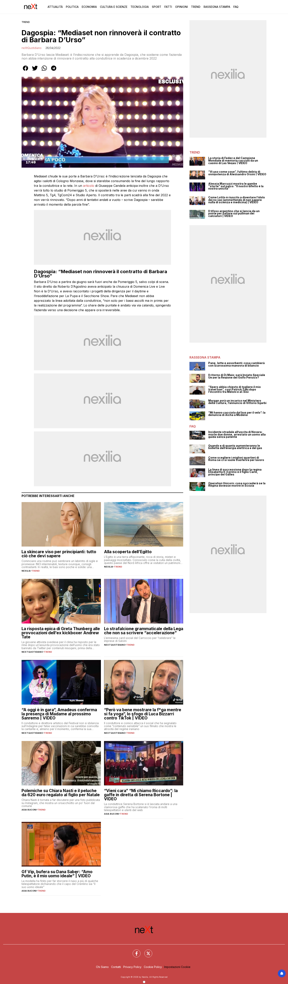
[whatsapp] (44, 71)
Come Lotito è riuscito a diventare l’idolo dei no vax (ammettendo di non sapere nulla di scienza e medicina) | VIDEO (236, 200)
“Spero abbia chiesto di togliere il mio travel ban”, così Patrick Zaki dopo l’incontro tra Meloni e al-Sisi (234, 389)
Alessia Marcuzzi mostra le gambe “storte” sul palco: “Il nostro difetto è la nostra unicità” (236, 186)
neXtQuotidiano (32, 48)
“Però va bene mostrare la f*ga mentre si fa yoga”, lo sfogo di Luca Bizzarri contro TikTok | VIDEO (142, 714)
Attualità (55, 6)
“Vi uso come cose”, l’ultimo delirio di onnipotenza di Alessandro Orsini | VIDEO (237, 173)
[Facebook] (134, 951)
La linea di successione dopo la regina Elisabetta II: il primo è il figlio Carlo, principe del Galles (235, 472)
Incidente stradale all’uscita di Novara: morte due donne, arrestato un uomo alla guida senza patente (237, 434)
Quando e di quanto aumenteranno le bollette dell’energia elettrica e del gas (235, 447)
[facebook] (25, 71)
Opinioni (181, 6)
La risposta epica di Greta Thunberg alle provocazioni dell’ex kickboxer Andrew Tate (61, 633)
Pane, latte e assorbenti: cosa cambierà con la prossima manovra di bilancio (236, 364)
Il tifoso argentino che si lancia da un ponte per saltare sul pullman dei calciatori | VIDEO (234, 213)
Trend (195, 6)
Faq (235, 6)
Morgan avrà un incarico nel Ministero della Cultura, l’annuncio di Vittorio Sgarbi (237, 401)
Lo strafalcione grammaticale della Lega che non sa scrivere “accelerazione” (143, 631)
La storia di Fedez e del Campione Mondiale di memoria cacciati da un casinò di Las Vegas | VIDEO (233, 160)
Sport (156, 6)
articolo (88, 186)
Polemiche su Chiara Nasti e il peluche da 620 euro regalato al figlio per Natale (61, 793)
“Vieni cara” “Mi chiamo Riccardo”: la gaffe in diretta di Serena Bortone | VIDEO (141, 795)
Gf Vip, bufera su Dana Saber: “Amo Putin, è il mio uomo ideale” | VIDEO (57, 874)
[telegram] (54, 71)
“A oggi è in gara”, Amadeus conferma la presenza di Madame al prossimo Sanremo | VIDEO (59, 714)
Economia (89, 6)
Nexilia (26, 570)
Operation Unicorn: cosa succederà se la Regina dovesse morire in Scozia (236, 484)
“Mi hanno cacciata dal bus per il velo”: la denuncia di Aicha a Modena (236, 413)
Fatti (168, 6)
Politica (72, 6)
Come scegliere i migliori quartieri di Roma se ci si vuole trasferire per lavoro (236, 458)
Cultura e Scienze (113, 6)
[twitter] (35, 71)
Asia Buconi (29, 809)
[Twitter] (146, 951)
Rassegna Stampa (217, 6)
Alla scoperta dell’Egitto (128, 552)
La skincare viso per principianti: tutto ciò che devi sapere (59, 554)
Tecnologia (139, 6)
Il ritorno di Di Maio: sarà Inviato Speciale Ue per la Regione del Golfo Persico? (236, 376)
